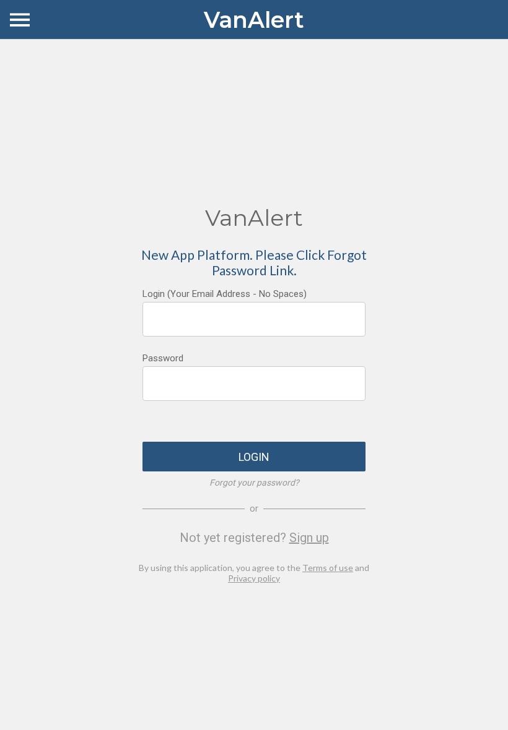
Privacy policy (254, 578)
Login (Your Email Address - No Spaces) (224, 293)
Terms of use (327, 567)
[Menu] (20, 20)
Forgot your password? (254, 482)
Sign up (309, 537)
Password (162, 358)
